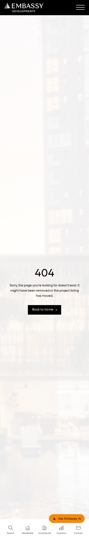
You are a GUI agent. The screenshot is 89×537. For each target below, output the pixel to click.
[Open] (80, 7)
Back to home (43, 309)
